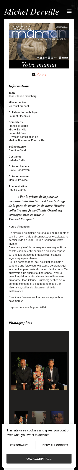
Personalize (19, 445)
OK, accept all (39, 458)
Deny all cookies (55, 445)
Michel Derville (31, 11)
